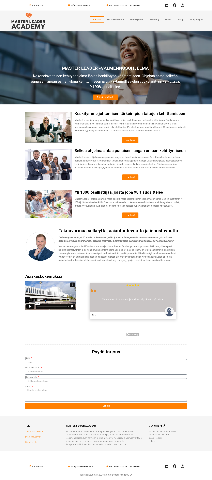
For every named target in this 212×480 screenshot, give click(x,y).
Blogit (181, 19)
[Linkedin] (166, 5)
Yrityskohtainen (115, 19)
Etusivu (97, 19)
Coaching (154, 19)
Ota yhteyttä (196, 19)
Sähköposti (31, 377)
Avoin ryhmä (136, 19)
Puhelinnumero (33, 367)
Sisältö (168, 19)
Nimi (27, 358)
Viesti (28, 386)
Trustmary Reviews (132, 334)
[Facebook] (174, 5)
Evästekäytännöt (33, 436)
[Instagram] (182, 5)
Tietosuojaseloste (34, 431)
